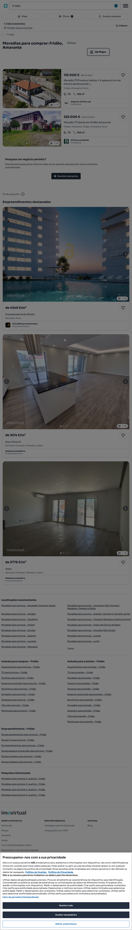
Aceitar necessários (66, 914)
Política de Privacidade (60, 872)
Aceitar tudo (66, 905)
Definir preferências (66, 924)
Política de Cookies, (36, 872)
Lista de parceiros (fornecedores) (21, 897)
